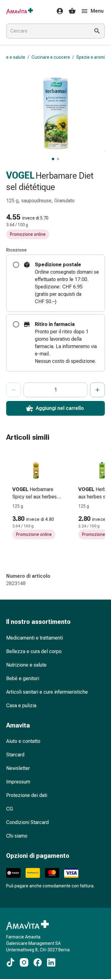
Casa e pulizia (21, 705)
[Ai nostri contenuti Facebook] (37, 962)
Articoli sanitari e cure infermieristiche (47, 692)
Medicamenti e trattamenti (34, 638)
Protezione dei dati (26, 795)
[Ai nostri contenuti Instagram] (24, 962)
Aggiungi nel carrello (60, 408)
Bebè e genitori (22, 678)
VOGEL (20, 175)
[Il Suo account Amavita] (58, 11)
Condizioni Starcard (27, 822)
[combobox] (46, 31)
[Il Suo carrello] (72, 11)
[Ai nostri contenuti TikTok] (10, 962)
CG (9, 809)
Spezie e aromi (90, 57)
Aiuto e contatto (23, 741)
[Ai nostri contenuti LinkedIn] (51, 962)
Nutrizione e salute (26, 665)
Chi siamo (16, 836)
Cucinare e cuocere (50, 57)
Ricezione (16, 250)
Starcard (15, 755)
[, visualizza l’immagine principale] (53, 159)
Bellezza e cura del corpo (34, 651)
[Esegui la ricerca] (97, 31)
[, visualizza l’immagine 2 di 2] (58, 159)
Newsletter (18, 768)
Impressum (18, 782)
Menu (97, 11)
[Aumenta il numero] (97, 389)
